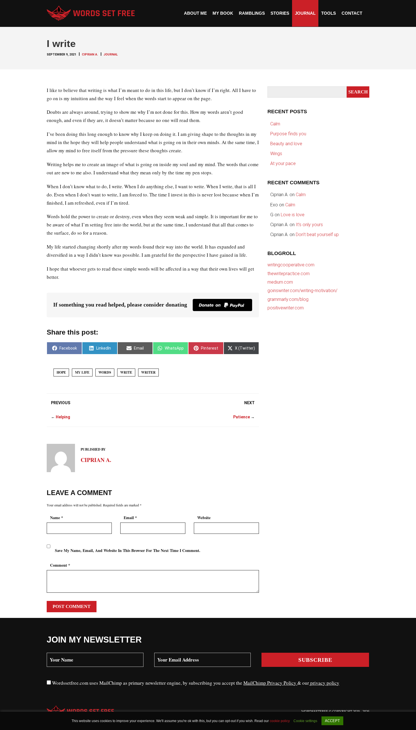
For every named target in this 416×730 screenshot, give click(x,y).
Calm (275, 124)
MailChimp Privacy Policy (270, 683)
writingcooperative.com (290, 264)
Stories (280, 13)
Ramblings (252, 13)
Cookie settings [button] (305, 721)
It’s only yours (309, 224)
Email (130, 518)
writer (148, 372)
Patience (241, 417)
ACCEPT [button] (332, 721)
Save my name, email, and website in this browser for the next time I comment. (127, 550)
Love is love (293, 214)
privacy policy (324, 683)
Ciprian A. (90, 54)
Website (204, 518)
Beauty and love (286, 143)
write (126, 372)
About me (195, 13)
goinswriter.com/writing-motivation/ (302, 290)
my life (82, 372)
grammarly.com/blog (287, 299)
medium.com (280, 282)
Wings (276, 153)
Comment (60, 565)
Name (56, 518)
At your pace (283, 163)
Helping (63, 417)
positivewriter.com (285, 308)
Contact (352, 13)
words (104, 372)
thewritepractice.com (288, 273)
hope (61, 372)
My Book (223, 13)
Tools (328, 13)
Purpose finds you (288, 133)
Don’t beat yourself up (317, 234)
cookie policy (280, 721)
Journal (305, 13)
